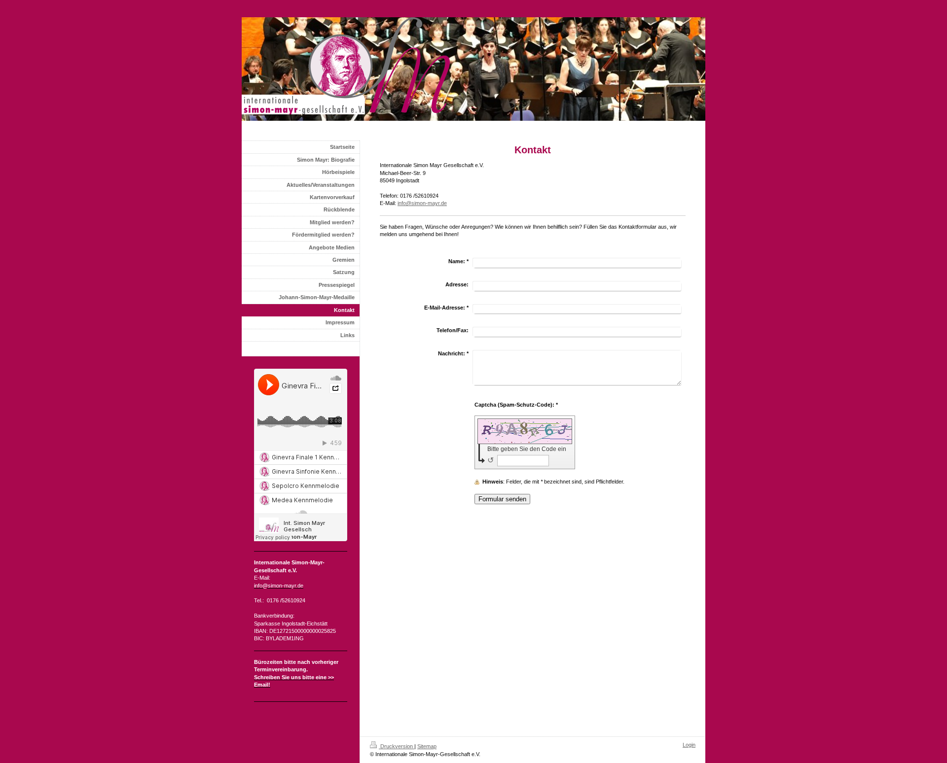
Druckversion (396, 746)
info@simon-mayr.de (422, 203)
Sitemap (427, 746)
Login (689, 745)
